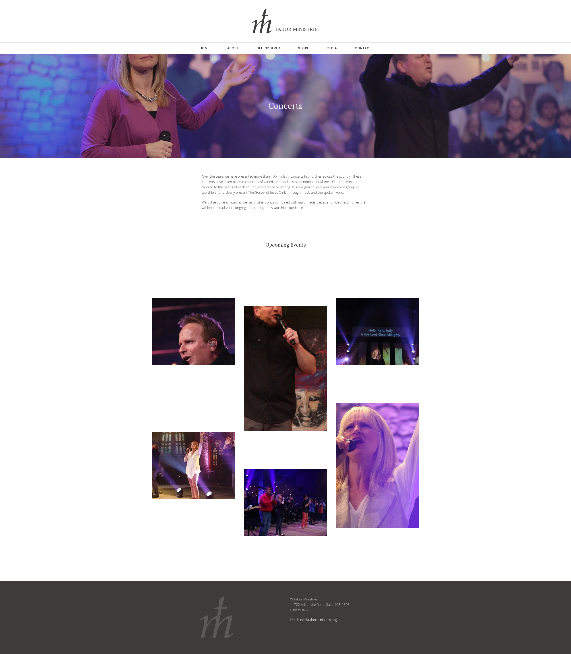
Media (332, 48)
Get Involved (268, 48)
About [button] (233, 48)
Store (303, 48)
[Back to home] (285, 21)
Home (204, 48)
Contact (363, 48)
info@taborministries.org (318, 619)
